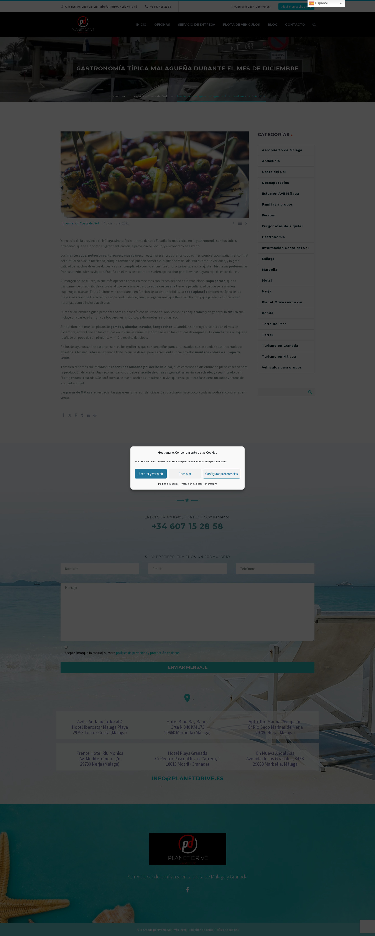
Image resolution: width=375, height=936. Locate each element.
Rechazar (185, 473)
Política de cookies (168, 483)
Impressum (210, 483)
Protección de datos (191, 483)
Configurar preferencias (221, 473)
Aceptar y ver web (151, 473)
